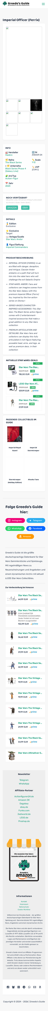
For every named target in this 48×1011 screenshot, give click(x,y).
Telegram (24, 780)
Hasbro (8, 155)
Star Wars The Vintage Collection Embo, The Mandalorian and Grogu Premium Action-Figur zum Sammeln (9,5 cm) (30, 678)
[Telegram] (24, 987)
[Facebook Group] (13, 987)
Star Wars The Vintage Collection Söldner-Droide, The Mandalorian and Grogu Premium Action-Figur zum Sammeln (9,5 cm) (30, 708)
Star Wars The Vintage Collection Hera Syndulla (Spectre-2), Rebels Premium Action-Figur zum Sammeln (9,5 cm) (30, 693)
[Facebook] (8, 987)
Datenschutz (24, 907)
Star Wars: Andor (14, 239)
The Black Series (13, 162)
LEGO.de (24, 817)
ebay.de (24, 807)
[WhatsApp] (29, 987)
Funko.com (24, 810)
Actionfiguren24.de (24, 796)
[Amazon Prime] (35, 374)
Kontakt (24, 901)
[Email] (34, 987)
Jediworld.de (24, 814)
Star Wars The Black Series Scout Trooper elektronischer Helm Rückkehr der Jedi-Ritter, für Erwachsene (29, 367)
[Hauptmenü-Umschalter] (43, 4)
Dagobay (24, 803)
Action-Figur (11, 178)
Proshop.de (24, 821)
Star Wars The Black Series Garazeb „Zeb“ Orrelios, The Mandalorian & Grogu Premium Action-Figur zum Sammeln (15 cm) (30, 663)
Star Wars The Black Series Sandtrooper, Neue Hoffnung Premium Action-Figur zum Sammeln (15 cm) (29, 400)
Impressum (24, 904)
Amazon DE (24, 800)
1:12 (33, 162)
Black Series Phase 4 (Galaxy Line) (15, 169)
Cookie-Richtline (24, 910)
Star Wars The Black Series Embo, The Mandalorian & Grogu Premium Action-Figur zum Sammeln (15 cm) (30, 633)
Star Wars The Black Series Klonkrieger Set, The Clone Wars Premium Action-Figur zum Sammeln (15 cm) (30, 595)
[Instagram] (18, 987)
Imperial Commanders (17, 247)
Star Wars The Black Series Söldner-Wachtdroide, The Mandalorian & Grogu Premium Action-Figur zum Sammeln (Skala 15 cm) (30, 648)
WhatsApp (24, 783)
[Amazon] (40, 987)
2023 (7, 186)
